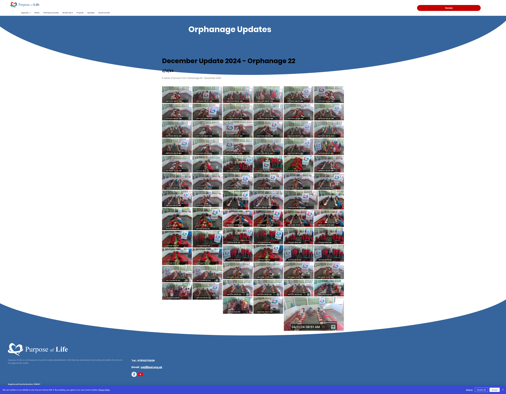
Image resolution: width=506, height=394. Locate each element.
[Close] (502, 390)
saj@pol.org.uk (151, 367)
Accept (494, 389)
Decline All (481, 389)
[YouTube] (140, 374)
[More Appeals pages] (30, 13)
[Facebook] (134, 374)
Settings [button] (469, 389)
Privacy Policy (104, 389)
